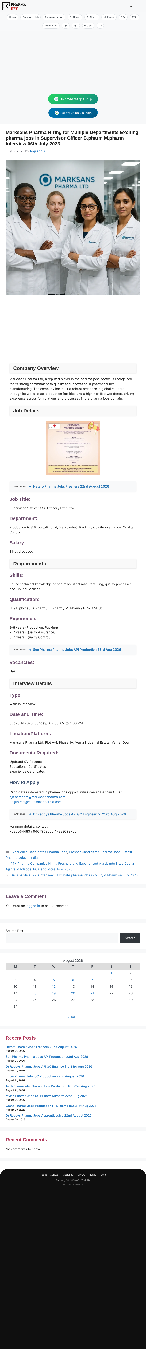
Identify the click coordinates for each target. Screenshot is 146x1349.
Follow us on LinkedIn (76, 113)
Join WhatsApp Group (76, 99)
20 (73, 993)
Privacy (92, 1174)
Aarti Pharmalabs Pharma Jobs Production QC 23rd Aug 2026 (50, 1086)
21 (92, 993)
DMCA (81, 1174)
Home (12, 17)
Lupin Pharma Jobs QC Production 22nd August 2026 (45, 1076)
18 (34, 993)
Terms (102, 1174)
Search (130, 938)
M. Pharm (108, 17)
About (43, 1174)
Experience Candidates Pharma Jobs (39, 852)
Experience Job (54, 17)
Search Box (14, 931)
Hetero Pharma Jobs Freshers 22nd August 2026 (69, 486)
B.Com (88, 25)
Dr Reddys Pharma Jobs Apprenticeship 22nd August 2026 (49, 1115)
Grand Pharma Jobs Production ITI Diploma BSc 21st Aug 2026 (51, 1106)
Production (50, 25)
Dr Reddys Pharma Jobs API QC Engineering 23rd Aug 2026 (77, 814)
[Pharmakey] (14, 6)
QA (65, 25)
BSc (123, 17)
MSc (134, 17)
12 (54, 986)
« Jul (71, 1017)
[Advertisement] (73, 59)
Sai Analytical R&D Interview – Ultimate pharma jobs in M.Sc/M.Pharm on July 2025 (74, 875)
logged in (33, 906)
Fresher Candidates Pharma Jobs (95, 852)
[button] (131, 6)
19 (54, 993)
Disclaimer (68, 1174)
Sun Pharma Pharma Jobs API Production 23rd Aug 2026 (75, 649)
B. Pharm (91, 17)
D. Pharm (75, 17)
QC (76, 25)
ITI (100, 25)
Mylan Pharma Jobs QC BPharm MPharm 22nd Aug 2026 (47, 1096)
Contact (54, 1174)
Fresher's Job (30, 17)
